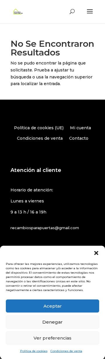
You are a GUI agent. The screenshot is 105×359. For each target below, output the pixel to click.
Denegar (52, 322)
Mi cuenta (80, 127)
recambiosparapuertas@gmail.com (44, 227)
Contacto (78, 138)
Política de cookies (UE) (39, 127)
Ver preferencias (52, 338)
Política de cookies (34, 351)
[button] (96, 253)
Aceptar (52, 306)
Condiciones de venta (66, 351)
